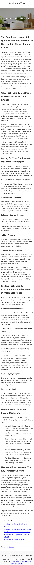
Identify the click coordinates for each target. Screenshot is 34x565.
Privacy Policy (25, 559)
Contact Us (6, 561)
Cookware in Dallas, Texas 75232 (15, 540)
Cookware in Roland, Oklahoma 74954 (17, 529)
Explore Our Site (17, 564)
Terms (15, 559)
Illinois (11, 547)
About (15, 561)
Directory (6, 559)
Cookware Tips (17, 3)
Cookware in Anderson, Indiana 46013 (17, 532)
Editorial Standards (24, 561)
